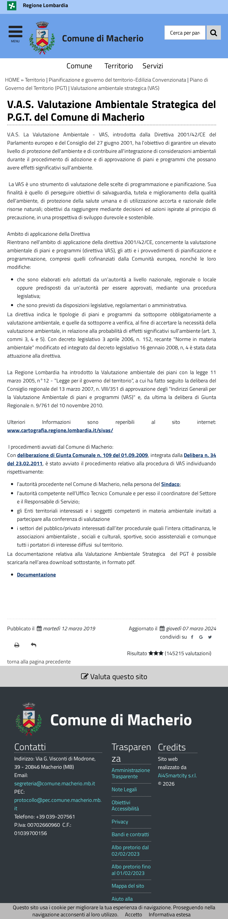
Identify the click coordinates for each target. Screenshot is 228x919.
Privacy (120, 821)
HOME (12, 80)
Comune (79, 65)
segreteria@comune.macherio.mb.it (54, 783)
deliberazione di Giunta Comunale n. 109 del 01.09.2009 (82, 455)
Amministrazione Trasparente (131, 773)
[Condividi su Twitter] (210, 637)
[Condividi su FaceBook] (192, 637)
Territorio (117, 65)
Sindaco (170, 484)
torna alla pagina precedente (39, 662)
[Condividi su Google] (201, 637)
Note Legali (124, 789)
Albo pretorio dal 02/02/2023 (130, 850)
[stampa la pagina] (20, 645)
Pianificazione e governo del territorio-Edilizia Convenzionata (117, 80)
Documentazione (36, 575)
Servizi (152, 65)
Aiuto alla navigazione (125, 902)
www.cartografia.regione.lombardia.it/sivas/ (60, 430)
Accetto (133, 914)
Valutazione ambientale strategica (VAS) (115, 88)
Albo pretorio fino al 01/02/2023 (131, 869)
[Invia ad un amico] (36, 645)
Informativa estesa (170, 914)
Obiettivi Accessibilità (125, 805)
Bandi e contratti (130, 834)
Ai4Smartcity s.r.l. (177, 775)
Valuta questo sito (117, 676)
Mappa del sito (128, 886)
